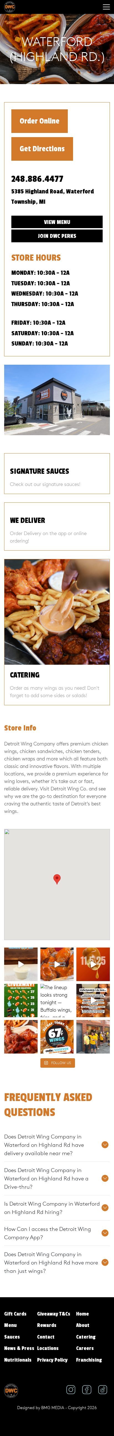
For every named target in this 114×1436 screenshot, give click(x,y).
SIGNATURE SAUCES (39, 471)
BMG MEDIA (52, 1407)
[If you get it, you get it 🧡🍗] (57, 964)
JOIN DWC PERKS (57, 236)
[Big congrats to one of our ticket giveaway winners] (93, 1037)
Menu (10, 1325)
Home (82, 1314)
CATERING (25, 675)
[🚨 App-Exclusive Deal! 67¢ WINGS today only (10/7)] (57, 1037)
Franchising (89, 1360)
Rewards (46, 1325)
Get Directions (42, 148)
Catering (85, 1337)
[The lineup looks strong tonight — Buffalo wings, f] (57, 1000)
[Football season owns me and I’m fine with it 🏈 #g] (93, 1000)
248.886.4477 (37, 179)
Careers (85, 1348)
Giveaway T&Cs (53, 1314)
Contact (46, 1337)
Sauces (12, 1337)
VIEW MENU (57, 222)
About (82, 1325)
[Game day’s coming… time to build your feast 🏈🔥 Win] (21, 1037)
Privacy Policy (52, 1360)
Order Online (39, 121)
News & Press (19, 1348)
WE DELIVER (27, 520)
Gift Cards (15, 1314)
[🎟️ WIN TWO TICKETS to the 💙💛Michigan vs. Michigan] (21, 1000)
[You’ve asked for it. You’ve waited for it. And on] (93, 964)
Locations (48, 1348)
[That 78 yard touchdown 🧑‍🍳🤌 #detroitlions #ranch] (21, 964)
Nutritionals (18, 1360)
